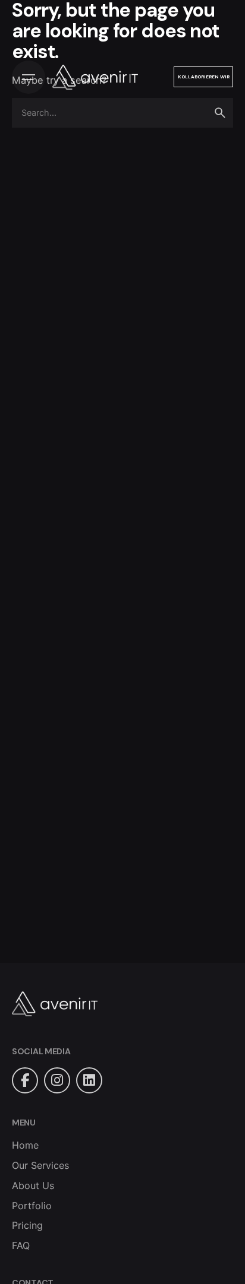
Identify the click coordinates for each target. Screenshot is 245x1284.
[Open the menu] (28, 77)
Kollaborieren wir (204, 77)
